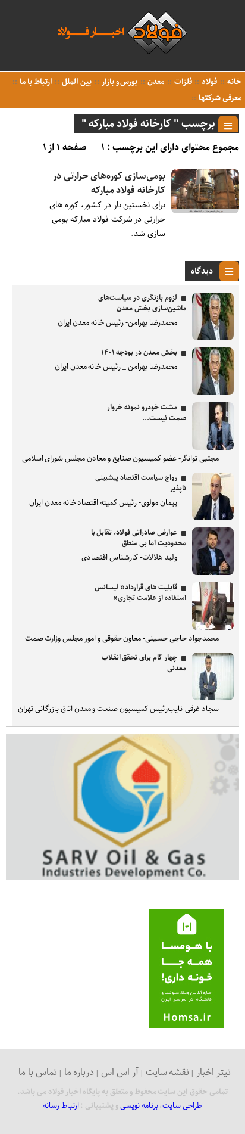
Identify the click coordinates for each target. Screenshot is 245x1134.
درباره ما (79, 1072)
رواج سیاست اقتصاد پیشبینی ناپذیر (140, 483)
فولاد (208, 82)
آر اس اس (120, 1072)
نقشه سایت (168, 1072)
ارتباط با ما (35, 82)
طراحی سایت (182, 1106)
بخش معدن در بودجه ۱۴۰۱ (139, 352)
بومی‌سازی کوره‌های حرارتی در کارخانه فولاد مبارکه (109, 183)
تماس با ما (37, 1072)
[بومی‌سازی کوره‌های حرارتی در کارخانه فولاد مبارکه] (205, 211)
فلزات (182, 82)
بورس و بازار (118, 82)
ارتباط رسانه (61, 1106)
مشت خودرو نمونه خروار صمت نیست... (146, 412)
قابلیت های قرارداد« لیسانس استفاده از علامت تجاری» (140, 592)
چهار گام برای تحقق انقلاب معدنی (144, 663)
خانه (233, 82)
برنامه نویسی (139, 1106)
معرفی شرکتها (219, 98)
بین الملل (76, 82)
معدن (155, 82)
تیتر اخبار (213, 1072)
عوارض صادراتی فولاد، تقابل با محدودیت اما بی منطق (138, 537)
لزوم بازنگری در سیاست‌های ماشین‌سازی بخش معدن (142, 303)
